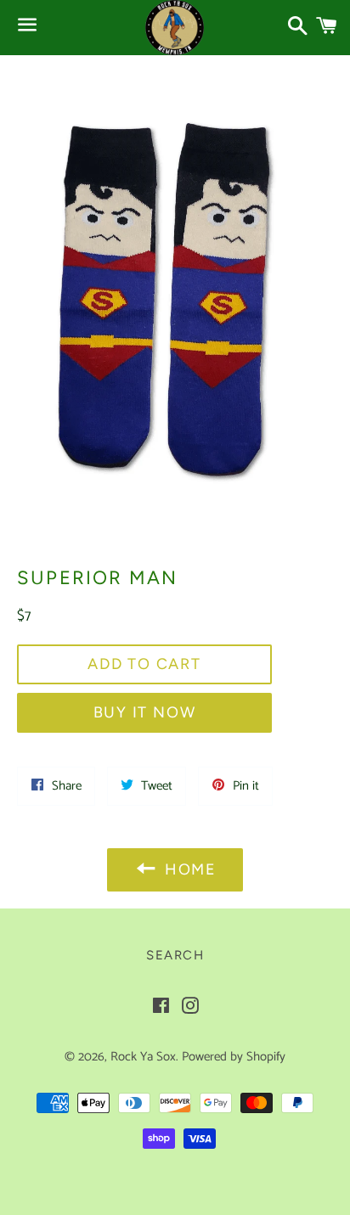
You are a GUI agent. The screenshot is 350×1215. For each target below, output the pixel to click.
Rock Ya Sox (143, 1056)
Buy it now (144, 712)
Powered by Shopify (233, 1056)
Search (175, 955)
